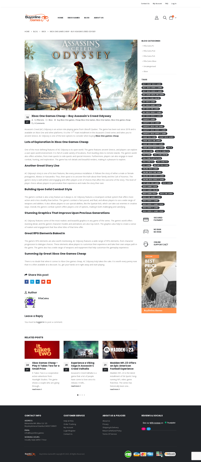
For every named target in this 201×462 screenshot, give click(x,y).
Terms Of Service (110, 434)
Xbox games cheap (150, 186)
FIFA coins (147, 155)
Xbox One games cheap (121, 120)
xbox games (167, 183)
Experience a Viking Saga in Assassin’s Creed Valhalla (82, 366)
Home (60, 17)
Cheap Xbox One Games (85, 120)
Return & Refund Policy (112, 430)
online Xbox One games (152, 172)
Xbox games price (150, 194)
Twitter (32, 282)
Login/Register (69, 430)
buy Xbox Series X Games (152, 116)
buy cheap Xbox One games (153, 95)
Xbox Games (74, 17)
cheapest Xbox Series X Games (154, 134)
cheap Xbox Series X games (153, 148)
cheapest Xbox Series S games (154, 130)
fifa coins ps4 (148, 162)
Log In (173, 3)
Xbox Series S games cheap (153, 204)
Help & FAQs (69, 421)
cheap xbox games (166, 137)
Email (43, 282)
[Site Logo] (37, 18)
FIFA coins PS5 (162, 162)
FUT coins (146, 165)
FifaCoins (40, 120)
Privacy (106, 424)
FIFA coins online (161, 155)
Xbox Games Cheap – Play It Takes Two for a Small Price (45, 366)
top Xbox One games (151, 183)
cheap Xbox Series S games (153, 144)
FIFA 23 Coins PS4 (162, 151)
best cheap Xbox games (152, 84)
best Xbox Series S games (152, 88)
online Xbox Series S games (153, 176)
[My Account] (157, 18)
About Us (99, 17)
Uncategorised (150, 66)
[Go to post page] (42, 350)
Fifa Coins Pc (149, 46)
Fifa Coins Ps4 (149, 51)
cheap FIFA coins (149, 137)
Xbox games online (150, 190)
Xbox (51, 120)
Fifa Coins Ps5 (149, 56)
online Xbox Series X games (153, 179)
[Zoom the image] (159, 253)
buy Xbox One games (66, 120)
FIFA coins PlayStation (152, 158)
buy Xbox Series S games (152, 112)
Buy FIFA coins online (151, 98)
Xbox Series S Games (150, 201)
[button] (165, 18)
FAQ (166, 3)
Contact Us (145, 3)
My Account (157, 3)
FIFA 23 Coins (148, 151)
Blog (86, 17)
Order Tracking (70, 424)
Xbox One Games (103, 120)
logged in (40, 322)
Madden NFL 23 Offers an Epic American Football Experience (123, 366)
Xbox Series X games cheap (153, 211)
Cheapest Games (149, 119)
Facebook (27, 282)
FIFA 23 (169, 148)
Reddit (49, 282)
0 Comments (39, 123)
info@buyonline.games (34, 433)
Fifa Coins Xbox (150, 61)
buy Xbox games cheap (152, 105)
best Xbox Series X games (152, 91)
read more (36, 389)
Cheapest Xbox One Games (153, 126)
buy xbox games (149, 102)
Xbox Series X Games (150, 208)
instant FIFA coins (161, 165)
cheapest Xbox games (151, 123)
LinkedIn (38, 282)
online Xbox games (150, 169)
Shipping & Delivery (111, 427)
